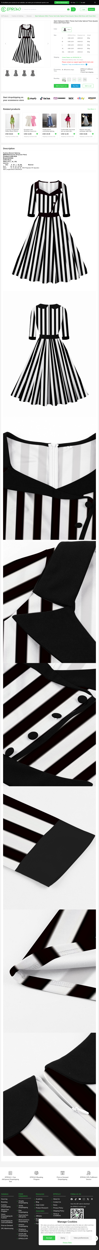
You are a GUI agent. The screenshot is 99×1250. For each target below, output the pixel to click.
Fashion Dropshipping (5, 1206)
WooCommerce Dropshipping (24, 1220)
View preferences (81, 1238)
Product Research (42, 1208)
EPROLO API (23, 1238)
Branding (56, 78)
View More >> (91, 109)
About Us (56, 1199)
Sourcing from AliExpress (23, 1216)
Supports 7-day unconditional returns (73, 64)
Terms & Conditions (57, 1214)
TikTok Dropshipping (23, 1206)
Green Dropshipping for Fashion (7, 1216)
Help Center (40, 1205)
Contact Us (57, 1202)
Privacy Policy (67, 1242)
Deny (63, 1238)
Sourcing (4, 1199)
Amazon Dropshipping (23, 1225)
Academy (39, 1199)
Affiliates (39, 1216)
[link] (5, 16)
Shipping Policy (58, 1211)
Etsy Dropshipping (23, 1211)
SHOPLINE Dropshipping (23, 1235)
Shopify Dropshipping (23, 1202)
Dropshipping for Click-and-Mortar (7, 1221)
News (55, 1205)
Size (55, 35)
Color (55, 29)
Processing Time (57, 70)
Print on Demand (7, 1225)
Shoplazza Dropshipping (23, 1230)
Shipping (56, 57)
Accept (49, 1238)
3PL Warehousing (7, 1228)
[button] (76, 1199)
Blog (37, 1202)
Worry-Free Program (5, 1210)
